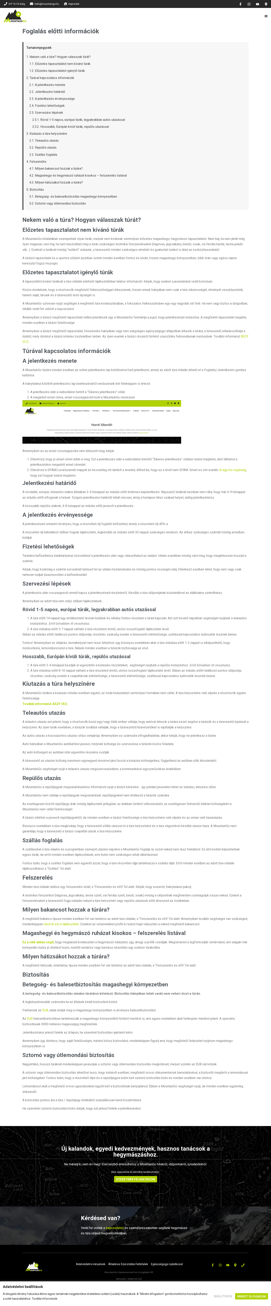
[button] (266, 16)
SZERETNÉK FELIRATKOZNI (135, 1179)
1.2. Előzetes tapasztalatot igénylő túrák (57, 71)
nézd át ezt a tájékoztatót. (62, 924)
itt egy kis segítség (232, 470)
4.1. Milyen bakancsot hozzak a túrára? (56, 168)
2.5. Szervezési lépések (46, 112)
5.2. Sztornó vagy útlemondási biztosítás (57, 203)
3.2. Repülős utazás (43, 147)
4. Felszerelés (36, 161)
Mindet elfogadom (251, 1296)
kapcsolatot (115, 1228)
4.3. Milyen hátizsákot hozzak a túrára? (56, 182)
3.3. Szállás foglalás (43, 155)
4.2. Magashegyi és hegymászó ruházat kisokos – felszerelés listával (78, 175)
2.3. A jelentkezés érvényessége (52, 99)
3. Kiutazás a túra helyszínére (46, 134)
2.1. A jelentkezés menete (47, 85)
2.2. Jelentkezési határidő (47, 92)
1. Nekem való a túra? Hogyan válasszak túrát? (58, 57)
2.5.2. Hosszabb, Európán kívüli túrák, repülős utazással (70, 127)
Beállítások (223, 1296)
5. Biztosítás (35, 189)
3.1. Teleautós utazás (44, 140)
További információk (44, 1298)
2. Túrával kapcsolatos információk (50, 78)
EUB (45, 1010)
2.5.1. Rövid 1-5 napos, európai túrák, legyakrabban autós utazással (78, 120)
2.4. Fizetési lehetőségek (47, 106)
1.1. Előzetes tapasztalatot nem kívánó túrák (59, 64)
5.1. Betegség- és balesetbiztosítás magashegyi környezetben (73, 196)
